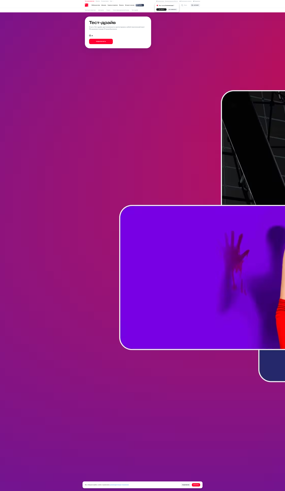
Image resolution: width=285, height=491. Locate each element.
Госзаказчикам (105, 1)
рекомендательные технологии (119, 485)
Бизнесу (98, 1)
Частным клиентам (89, 1)
